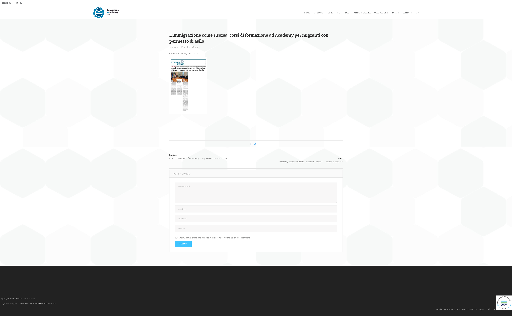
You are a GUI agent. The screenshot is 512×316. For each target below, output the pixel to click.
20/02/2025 (174, 47)
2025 (197, 47)
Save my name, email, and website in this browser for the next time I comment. (213, 237)
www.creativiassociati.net (45, 303)
